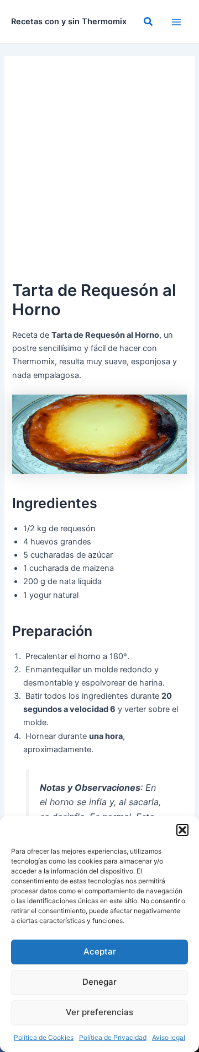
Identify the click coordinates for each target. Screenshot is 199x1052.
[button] (182, 829)
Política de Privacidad (112, 1037)
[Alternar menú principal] (176, 22)
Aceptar (99, 951)
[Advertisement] (99, 173)
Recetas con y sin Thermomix (69, 21)
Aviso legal (168, 1037)
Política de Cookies (44, 1037)
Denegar (99, 982)
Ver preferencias (99, 1012)
